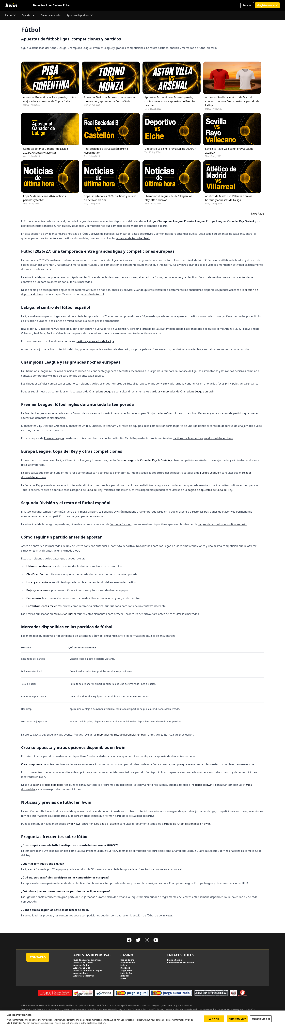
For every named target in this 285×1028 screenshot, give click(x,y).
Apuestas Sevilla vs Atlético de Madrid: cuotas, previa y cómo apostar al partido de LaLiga (232, 101)
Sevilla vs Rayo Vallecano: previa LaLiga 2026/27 (229, 150)
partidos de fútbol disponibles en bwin (186, 824)
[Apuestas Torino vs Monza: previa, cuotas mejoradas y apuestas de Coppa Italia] (111, 78)
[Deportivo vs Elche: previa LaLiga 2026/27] (171, 129)
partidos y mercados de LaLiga (95, 341)
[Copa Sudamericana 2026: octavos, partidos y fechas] (50, 176)
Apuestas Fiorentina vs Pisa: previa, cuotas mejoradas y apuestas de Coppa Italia (49, 99)
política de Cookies (130, 1005)
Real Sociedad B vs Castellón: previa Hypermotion (106, 150)
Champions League (101, 391)
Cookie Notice (14, 1022)
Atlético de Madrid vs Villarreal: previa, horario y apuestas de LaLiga (229, 198)
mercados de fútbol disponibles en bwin (122, 734)
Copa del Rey (94, 490)
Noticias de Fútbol (105, 824)
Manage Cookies (261, 1018)
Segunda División (120, 524)
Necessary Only (237, 1018)
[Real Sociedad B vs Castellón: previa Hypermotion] (111, 129)
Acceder (247, 5)
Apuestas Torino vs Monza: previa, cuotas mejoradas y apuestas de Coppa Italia (109, 99)
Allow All (214, 1018)
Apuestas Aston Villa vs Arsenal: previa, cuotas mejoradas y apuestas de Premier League (169, 101)
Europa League (209, 472)
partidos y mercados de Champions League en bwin (182, 391)
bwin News (73, 824)
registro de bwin (202, 785)
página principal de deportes (50, 785)
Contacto (38, 957)
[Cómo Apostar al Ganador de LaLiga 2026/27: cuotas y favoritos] (50, 129)
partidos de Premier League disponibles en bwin (203, 438)
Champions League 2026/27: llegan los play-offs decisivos (168, 198)
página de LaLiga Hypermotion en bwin (222, 524)
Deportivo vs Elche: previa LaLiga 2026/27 (170, 149)
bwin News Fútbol (65, 614)
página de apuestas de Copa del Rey (210, 490)
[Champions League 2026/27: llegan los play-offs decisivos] (171, 176)
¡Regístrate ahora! (267, 5)
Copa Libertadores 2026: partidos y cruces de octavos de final (110, 198)
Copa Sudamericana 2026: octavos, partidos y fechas (44, 198)
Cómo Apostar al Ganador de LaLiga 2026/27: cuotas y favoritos (45, 150)
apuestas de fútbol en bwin (133, 238)
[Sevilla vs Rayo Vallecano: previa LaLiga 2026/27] (232, 129)
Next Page (257, 213)
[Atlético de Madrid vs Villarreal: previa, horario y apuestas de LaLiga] (232, 176)
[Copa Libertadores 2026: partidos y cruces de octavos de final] (111, 176)
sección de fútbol (93, 294)
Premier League (54, 438)
